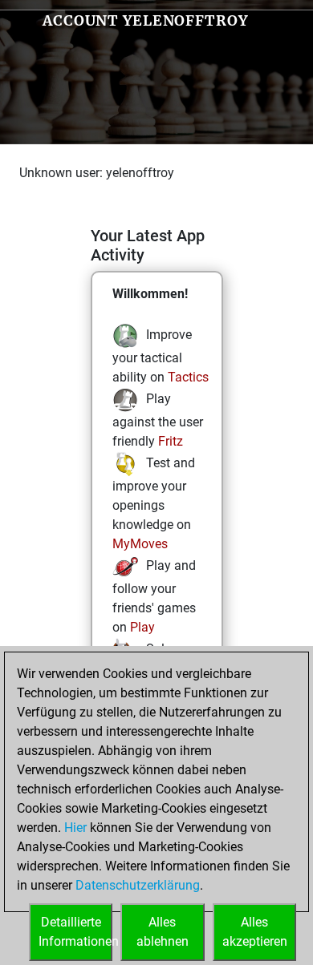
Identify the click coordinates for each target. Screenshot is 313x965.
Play (142, 627)
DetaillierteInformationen (75, 932)
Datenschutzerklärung (137, 885)
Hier (75, 827)
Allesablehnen (162, 932)
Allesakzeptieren (254, 932)
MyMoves (140, 543)
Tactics (188, 377)
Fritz (170, 441)
